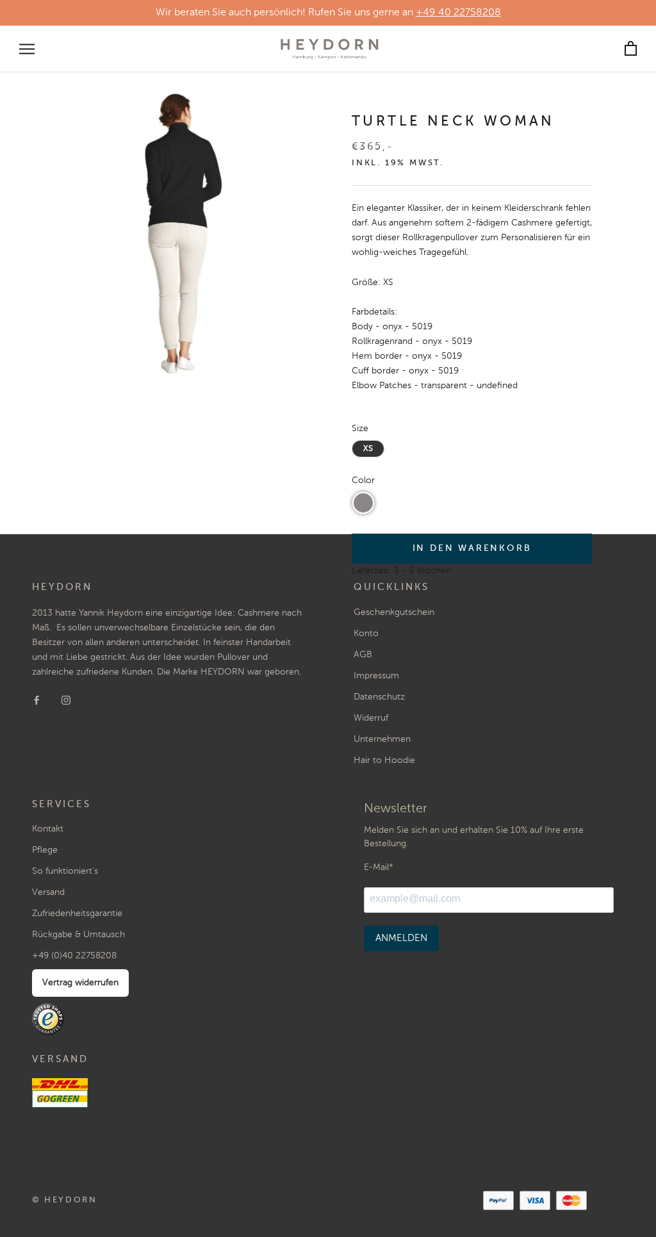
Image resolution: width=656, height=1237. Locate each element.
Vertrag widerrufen (80, 982)
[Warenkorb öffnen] (631, 49)
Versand (48, 892)
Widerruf (371, 718)
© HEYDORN (64, 1200)
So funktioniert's (65, 871)
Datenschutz (379, 696)
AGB (363, 654)
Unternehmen (382, 739)
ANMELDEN (401, 938)
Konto (366, 633)
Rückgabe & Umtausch (78, 934)
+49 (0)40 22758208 (74, 955)
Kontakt (47, 828)
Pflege (45, 850)
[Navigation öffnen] (27, 49)
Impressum (376, 675)
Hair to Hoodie (384, 760)
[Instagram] (66, 699)
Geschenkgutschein (394, 612)
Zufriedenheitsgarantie (77, 913)
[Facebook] (36, 699)
